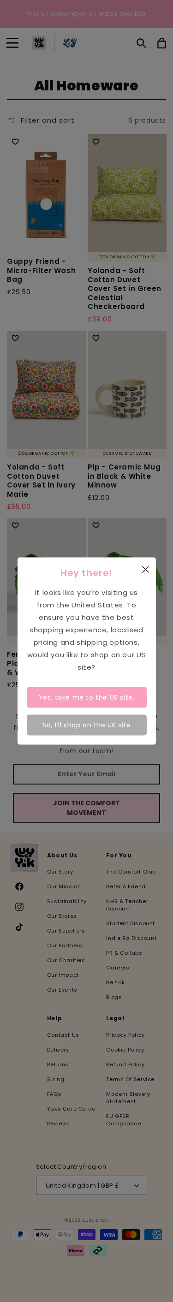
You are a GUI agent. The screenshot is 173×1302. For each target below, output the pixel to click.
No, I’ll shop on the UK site (86, 725)
